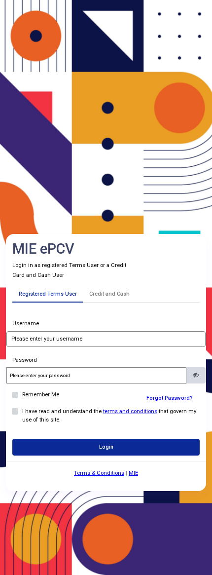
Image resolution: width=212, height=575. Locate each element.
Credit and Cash (109, 294)
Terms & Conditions (99, 473)
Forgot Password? (169, 398)
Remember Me (40, 394)
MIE (133, 473)
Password (24, 360)
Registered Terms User (48, 294)
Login (106, 447)
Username (25, 323)
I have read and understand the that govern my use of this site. (109, 415)
